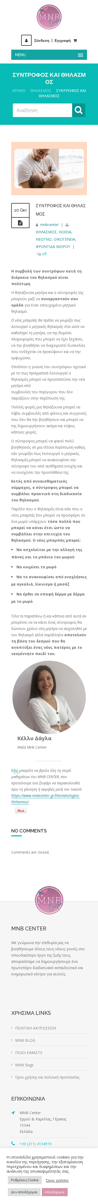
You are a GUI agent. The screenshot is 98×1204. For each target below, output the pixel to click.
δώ (16, 770)
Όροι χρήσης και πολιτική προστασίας (47, 1077)
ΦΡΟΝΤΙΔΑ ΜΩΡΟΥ (53, 246)
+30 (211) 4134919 (35, 1143)
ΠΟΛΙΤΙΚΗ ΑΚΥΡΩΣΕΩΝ (35, 1028)
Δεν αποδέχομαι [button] (24, 1192)
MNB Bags (24, 1064)
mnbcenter (49, 224)
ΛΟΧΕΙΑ (65, 231)
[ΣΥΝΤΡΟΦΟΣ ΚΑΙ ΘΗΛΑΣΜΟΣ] (49, 193)
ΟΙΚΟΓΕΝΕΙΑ (64, 239)
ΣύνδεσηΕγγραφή (52, 40)
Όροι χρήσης (57, 1180)
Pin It (20, 810)
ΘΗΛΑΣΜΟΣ (40, 91)
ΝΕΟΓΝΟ (43, 239)
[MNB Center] (49, 17)
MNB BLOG (25, 1040)
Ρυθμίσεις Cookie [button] (25, 1180)
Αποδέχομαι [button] (55, 1192)
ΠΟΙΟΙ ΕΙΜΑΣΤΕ (28, 1052)
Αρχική (18, 91)
